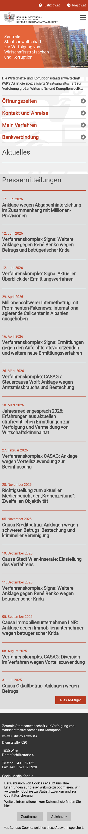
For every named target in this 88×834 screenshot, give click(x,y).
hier (7, 806)
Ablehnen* (59, 817)
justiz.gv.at (52, 5)
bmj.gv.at (78, 5)
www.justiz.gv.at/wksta (19, 736)
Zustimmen (29, 817)
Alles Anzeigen (71, 700)
